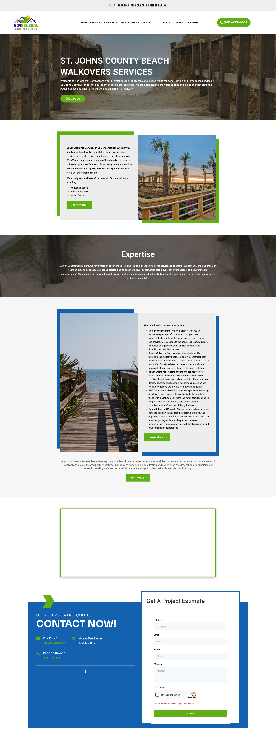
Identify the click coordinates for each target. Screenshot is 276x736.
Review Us (192, 22)
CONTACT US (137, 477)
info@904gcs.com (54, 642)
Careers (179, 22)
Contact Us (163, 22)
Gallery (148, 22)
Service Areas (128, 22)
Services (109, 22)
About (94, 22)
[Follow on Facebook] (85, 672)
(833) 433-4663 (235, 22)
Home (83, 22)
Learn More (78, 205)
